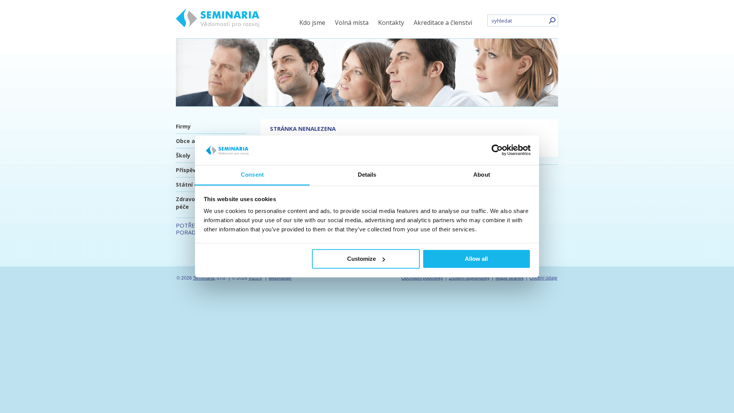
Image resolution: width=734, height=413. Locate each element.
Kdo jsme (312, 22)
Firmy (183, 126)
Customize (361, 258)
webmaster (280, 278)
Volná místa (352, 22)
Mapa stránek (509, 278)
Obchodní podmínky (422, 278)
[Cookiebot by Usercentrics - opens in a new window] (497, 150)
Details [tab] (367, 174)
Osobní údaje (543, 278)
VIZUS (255, 278)
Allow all (476, 258)
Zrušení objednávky (469, 278)
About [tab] (481, 174)
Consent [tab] (252, 174)
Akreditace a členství (443, 22)
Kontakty (391, 22)
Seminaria (203, 278)
